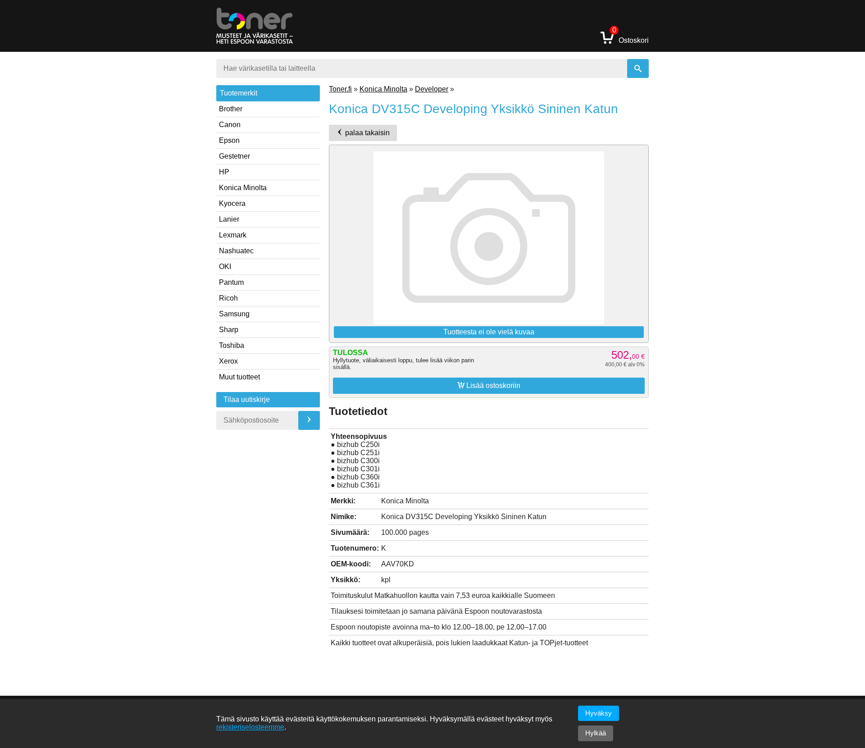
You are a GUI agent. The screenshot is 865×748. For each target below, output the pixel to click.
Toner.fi (340, 89)
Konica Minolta (243, 188)
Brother (230, 109)
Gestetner (234, 156)
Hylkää (595, 733)
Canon (230, 124)
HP (224, 172)
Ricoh (228, 298)
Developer (431, 89)
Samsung (234, 314)
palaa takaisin (366, 133)
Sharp (228, 329)
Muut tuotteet (239, 377)
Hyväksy (598, 713)
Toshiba (231, 345)
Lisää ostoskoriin (488, 385)
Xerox (228, 361)
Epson (229, 140)
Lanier (229, 219)
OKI (225, 266)
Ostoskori (630, 37)
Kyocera (232, 203)
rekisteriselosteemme (250, 727)
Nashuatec (236, 251)
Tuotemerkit (238, 93)
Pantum (231, 282)
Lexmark (232, 235)
